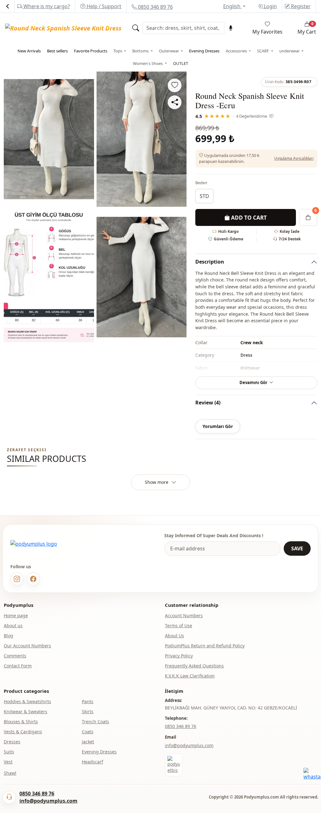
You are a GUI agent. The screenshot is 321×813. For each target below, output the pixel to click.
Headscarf (92, 762)
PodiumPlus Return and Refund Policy (205, 646)
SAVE (297, 548)
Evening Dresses (204, 51)
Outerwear (169, 51)
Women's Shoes (148, 63)
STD (204, 196)
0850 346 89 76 (155, 6)
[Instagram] (17, 579)
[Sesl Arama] (230, 28)
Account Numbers (184, 615)
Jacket (88, 742)
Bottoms (141, 51)
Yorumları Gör (218, 426)
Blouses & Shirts (21, 722)
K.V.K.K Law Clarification (190, 676)
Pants (87, 701)
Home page (16, 615)
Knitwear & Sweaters (25, 711)
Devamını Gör (253, 382)
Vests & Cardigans (23, 732)
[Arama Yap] (136, 28)
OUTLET (180, 63)
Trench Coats (95, 722)
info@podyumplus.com (189, 745)
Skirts (87, 711)
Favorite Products (90, 51)
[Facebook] (33, 579)
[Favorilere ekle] (175, 85)
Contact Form (18, 666)
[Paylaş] (175, 102)
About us (13, 625)
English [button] (232, 6)
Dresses (12, 742)
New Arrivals (29, 51)
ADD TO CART (248, 217)
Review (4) (207, 402)
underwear (290, 51)
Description (209, 261)
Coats (87, 732)
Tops (118, 51)
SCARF (263, 51)
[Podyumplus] (33, 544)
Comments (15, 656)
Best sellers (57, 51)
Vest (8, 762)
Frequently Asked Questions (194, 666)
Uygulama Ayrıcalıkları (293, 158)
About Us (174, 636)
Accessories (237, 51)
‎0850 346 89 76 (180, 726)
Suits (9, 752)
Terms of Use (178, 625)
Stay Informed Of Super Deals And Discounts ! (213, 535)
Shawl (10, 773)
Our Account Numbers (27, 646)
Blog (8, 636)
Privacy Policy (179, 656)
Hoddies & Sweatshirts (27, 701)
